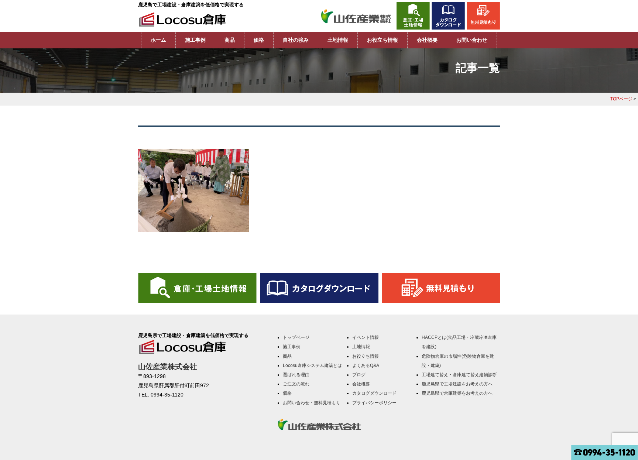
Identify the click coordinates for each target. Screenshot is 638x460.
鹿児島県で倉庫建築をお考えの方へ (457, 393)
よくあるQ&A (365, 365)
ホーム (158, 40)
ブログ (359, 374)
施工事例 (195, 40)
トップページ (296, 337)
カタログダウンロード (374, 393)
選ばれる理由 (296, 374)
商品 (229, 40)
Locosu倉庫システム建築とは (312, 365)
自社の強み (296, 40)
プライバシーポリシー (374, 402)
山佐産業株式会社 (167, 367)
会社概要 (427, 40)
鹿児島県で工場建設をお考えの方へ (457, 384)
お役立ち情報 (382, 40)
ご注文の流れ (296, 384)
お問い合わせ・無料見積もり (311, 402)
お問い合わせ (471, 40)
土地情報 (337, 40)
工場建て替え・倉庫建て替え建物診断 (459, 374)
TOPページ (621, 99)
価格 (259, 40)
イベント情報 (365, 337)
